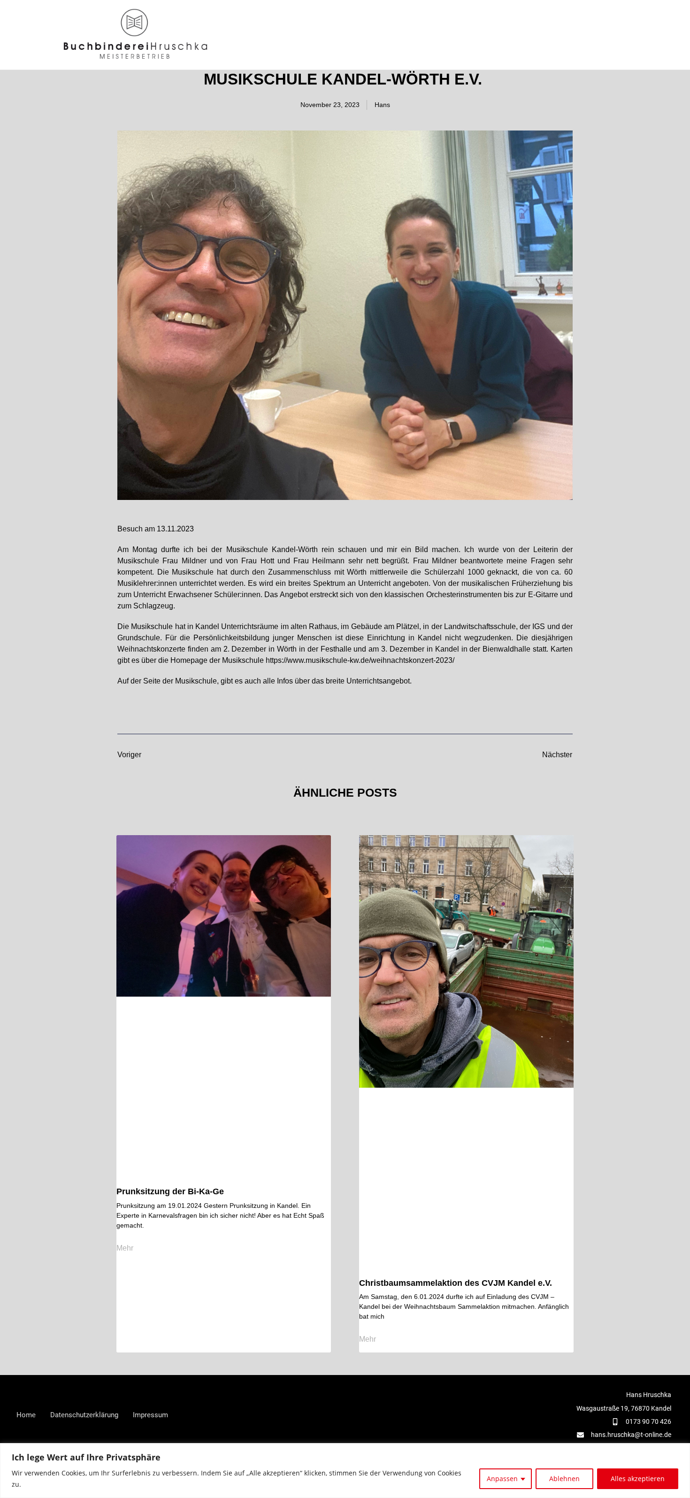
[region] (345, 1470)
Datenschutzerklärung (84, 1415)
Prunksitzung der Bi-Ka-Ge (170, 1191)
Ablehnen (564, 1478)
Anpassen (502, 1478)
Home (26, 1415)
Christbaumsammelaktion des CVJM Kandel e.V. (455, 1283)
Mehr (124, 1248)
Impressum (150, 1415)
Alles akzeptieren (638, 1478)
